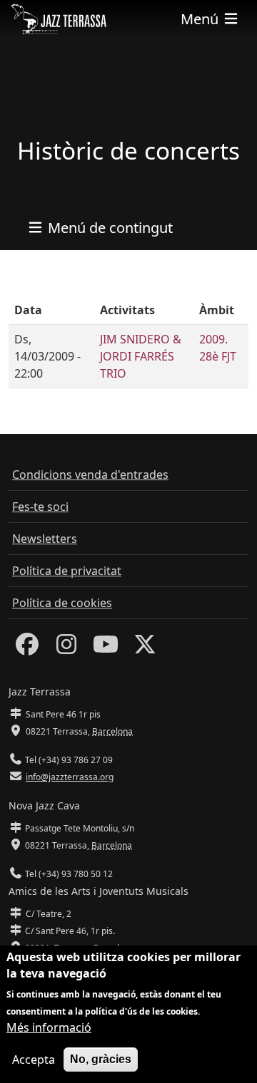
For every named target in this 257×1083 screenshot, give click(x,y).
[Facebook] (27, 648)
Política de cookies (62, 603)
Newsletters (44, 538)
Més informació (48, 1027)
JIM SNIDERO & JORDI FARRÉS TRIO (140, 356)
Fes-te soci (40, 506)
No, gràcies (100, 1059)
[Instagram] (66, 648)
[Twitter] (145, 648)
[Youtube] (105, 648)
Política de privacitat (66, 571)
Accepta (33, 1059)
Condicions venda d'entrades (90, 474)
